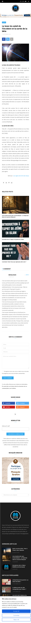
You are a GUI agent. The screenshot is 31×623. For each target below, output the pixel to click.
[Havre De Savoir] (15, 8)
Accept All (16, 611)
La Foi (4, 22)
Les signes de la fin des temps (21, 175)
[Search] (28, 1)
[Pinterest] (9, 183)
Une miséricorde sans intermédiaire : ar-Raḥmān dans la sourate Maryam (15, 216)
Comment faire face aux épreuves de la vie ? (14, 262)
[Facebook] (4, 39)
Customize (16, 615)
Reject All (16, 619)
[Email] (11, 183)
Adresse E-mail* (6, 426)
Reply (27, 274)
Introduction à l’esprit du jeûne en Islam (13, 239)
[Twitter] (8, 39)
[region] (15, 609)
